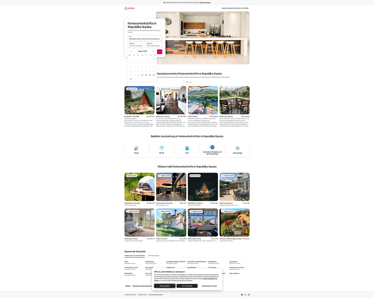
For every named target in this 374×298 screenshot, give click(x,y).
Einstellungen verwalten (209, 286)
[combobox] (145, 39)
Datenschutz (142, 295)
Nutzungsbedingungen (155, 295)
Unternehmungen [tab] (153, 255)
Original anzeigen (205, 2)
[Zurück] (183, 82)
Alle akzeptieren (165, 286)
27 (142, 75)
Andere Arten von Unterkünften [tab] (134, 255)
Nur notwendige (187, 286)
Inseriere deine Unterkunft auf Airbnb (235, 8)
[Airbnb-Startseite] (129, 8)
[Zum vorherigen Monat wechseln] (131, 51)
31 (131, 79)
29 (150, 75)
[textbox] (136, 45)
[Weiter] (190, 82)
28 (146, 75)
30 (154, 75)
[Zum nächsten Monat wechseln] (153, 51)
